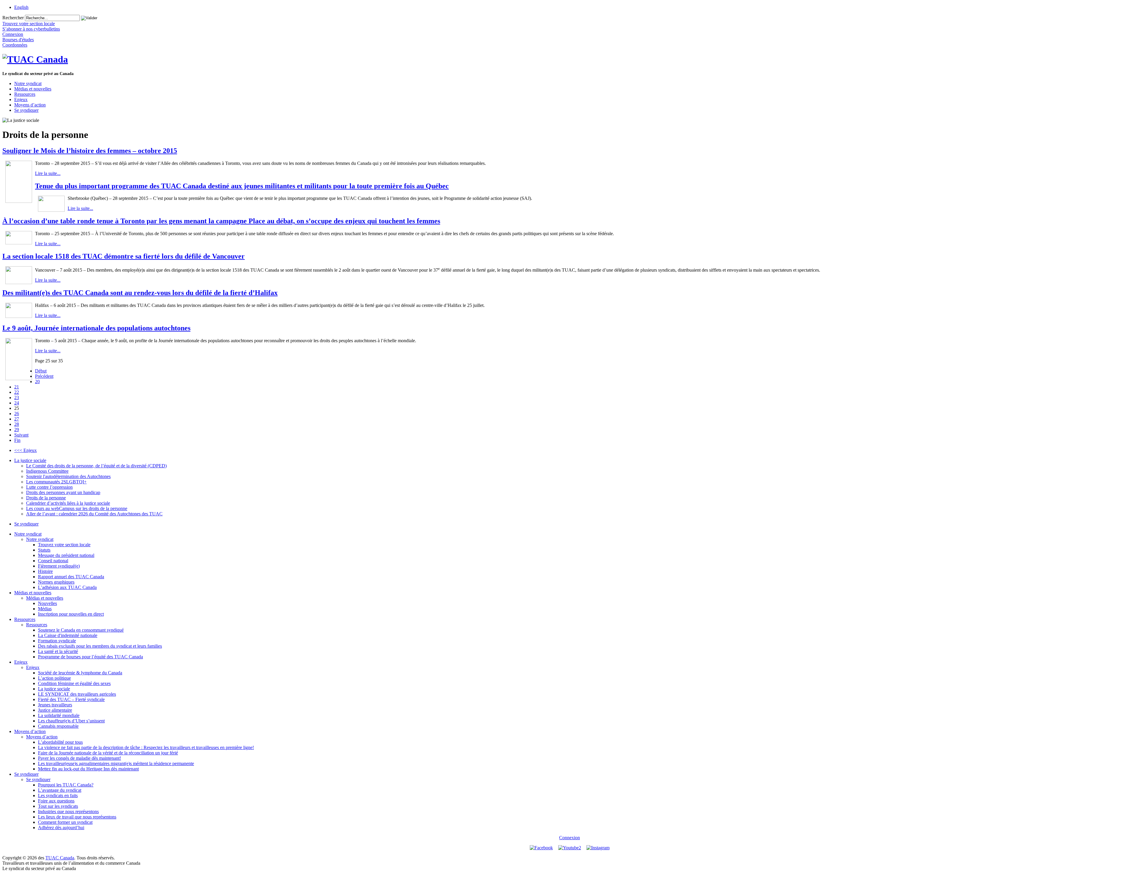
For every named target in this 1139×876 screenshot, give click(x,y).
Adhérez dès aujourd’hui (61, 827)
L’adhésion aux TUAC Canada (67, 587)
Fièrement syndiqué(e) (59, 565)
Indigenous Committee (47, 471)
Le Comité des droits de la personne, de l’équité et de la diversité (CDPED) (96, 465)
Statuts (44, 549)
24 (16, 402)
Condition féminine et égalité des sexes (74, 683)
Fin (17, 440)
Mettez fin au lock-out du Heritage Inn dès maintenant (88, 768)
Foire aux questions (56, 800)
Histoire (45, 571)
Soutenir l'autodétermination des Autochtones (68, 476)
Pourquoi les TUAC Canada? (65, 784)
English (21, 7)
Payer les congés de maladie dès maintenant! (79, 758)
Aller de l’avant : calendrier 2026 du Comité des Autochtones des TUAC (94, 513)
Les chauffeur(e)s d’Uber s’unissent (71, 720)
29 (16, 429)
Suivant (21, 434)
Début (41, 370)
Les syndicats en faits (58, 795)
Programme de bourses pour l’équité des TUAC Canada (90, 656)
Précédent (44, 376)
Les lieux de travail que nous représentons (77, 816)
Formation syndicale (57, 640)
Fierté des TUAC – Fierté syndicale (71, 699)
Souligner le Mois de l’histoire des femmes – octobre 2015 (89, 151)
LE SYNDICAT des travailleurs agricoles (77, 694)
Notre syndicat (28, 83)
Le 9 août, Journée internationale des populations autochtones (96, 328)
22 (16, 392)
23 (16, 397)
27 (16, 418)
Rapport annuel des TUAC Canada (71, 576)
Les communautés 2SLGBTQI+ (56, 481)
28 (16, 424)
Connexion (569, 837)
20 (37, 381)
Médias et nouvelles (32, 88)
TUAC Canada (59, 857)
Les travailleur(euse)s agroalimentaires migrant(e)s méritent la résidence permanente (116, 763)
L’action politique (54, 678)
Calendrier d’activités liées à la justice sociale (68, 503)
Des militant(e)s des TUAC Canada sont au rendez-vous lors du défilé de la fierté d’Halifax (140, 293)
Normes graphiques (56, 581)
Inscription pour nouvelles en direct (71, 614)
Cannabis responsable (58, 726)
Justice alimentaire (55, 710)
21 (16, 386)
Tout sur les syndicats (58, 806)
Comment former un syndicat (65, 822)
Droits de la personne (46, 497)
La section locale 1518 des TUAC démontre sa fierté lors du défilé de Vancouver (123, 256)
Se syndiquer (26, 110)
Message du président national (66, 555)
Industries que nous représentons (68, 811)
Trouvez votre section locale (64, 544)
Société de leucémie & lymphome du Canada (80, 672)
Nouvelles (47, 603)
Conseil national (53, 560)
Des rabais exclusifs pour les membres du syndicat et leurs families (100, 646)
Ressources (24, 94)
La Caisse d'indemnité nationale (67, 635)
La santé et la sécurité (58, 651)
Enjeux (21, 99)
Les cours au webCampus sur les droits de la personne (76, 508)
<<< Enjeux (25, 450)
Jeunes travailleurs (55, 704)
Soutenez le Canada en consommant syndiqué (81, 630)
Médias (45, 608)
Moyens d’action (30, 104)
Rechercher (13, 17)
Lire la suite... (48, 173)
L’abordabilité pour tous (60, 742)
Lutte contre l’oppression (49, 487)
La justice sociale (30, 460)
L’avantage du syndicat (59, 790)
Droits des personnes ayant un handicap (63, 492)
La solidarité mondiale (58, 715)
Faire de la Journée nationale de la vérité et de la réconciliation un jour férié (108, 752)
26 (16, 413)
